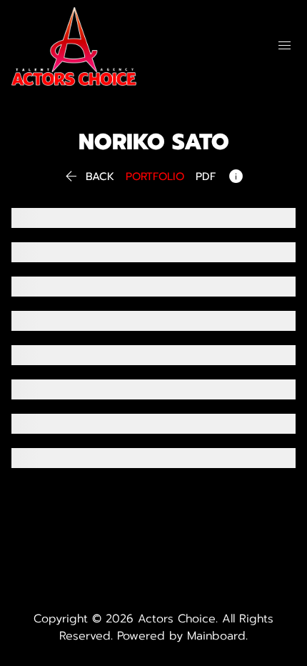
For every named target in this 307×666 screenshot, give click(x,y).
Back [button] (88, 177)
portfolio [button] (155, 177)
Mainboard (216, 636)
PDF (206, 177)
